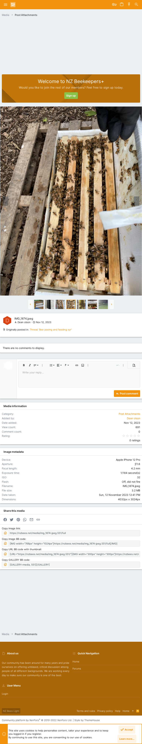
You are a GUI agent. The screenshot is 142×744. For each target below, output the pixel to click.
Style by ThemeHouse (87, 720)
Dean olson (24, 322)
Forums (76, 668)
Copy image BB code (14, 538)
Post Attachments (129, 413)
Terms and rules (86, 710)
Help (117, 710)
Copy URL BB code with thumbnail (21, 549)
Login (5, 693)
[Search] (136, 5)
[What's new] (129, 5)
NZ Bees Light (11, 710)
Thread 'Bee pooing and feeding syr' (51, 329)
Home (75, 661)
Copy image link (11, 528)
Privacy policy (105, 710)
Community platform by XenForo (37, 720)
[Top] (133, 711)
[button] (5, 4)
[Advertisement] (71, 46)
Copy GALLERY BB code (15, 559)
